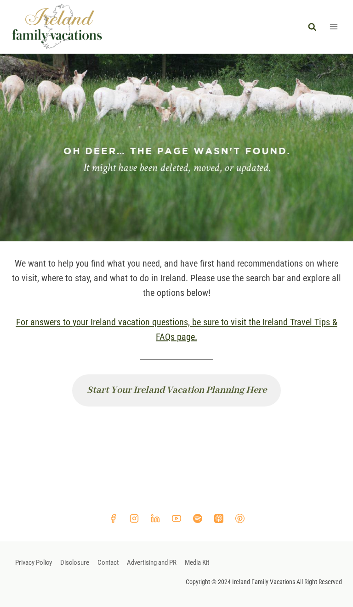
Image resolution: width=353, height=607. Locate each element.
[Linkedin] (155, 518)
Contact (108, 562)
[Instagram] (134, 518)
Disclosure (74, 562)
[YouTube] (176, 518)
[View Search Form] (312, 26)
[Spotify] (197, 518)
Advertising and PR (151, 562)
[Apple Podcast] (219, 518)
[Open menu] (333, 27)
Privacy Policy (33, 562)
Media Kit (197, 562)
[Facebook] (113, 518)
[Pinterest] (240, 518)
